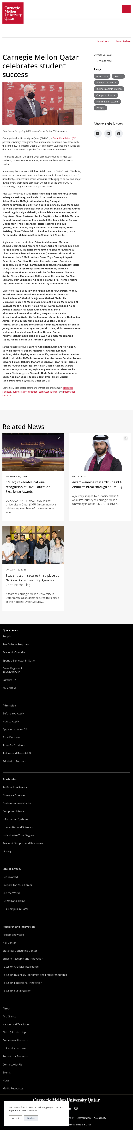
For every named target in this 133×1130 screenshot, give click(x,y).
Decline (31, 1118)
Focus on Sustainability (16, 991)
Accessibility (100, 1117)
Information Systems (15, 819)
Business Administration (17, 803)
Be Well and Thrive (14, 901)
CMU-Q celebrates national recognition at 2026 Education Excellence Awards (28, 487)
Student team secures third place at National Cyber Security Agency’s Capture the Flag (32, 580)
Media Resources (13, 1088)
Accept (15, 1118)
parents (100, 107)
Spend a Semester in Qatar (19, 660)
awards (118, 76)
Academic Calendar (14, 652)
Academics (10, 779)
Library (7, 851)
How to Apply (11, 721)
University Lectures (14, 1048)
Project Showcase (13, 934)
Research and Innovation (19, 926)
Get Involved (10, 877)
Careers (8, 680)
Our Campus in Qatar (15, 909)
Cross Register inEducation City (13, 670)
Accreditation (84, 1117)
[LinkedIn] (108, 134)
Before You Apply (13, 713)
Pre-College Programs (16, 644)
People (7, 636)
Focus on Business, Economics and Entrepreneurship (35, 975)
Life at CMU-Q (12, 869)
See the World (11, 893)
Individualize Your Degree (18, 835)
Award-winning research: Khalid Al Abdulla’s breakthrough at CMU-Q (97, 484)
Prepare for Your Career (17, 885)
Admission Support (14, 761)
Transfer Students (14, 745)
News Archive (123, 41)
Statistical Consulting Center (20, 950)
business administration (25, 391)
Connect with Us (12, 1064)
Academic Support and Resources (23, 843)
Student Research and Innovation (23, 958)
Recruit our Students (15, 1056)
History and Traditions (16, 1024)
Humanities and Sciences (18, 827)
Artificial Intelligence (15, 787)
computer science (48, 391)
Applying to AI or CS (15, 729)
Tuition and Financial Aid (17, 753)
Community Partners (15, 1040)
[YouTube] (76, 1108)
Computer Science (13, 811)
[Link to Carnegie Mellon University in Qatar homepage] (13, 13)
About (7, 1008)
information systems (107, 101)
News (6, 1080)
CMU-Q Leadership (14, 1032)
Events (7, 1072)
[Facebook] (119, 134)
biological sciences (106, 82)
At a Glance (9, 1016)
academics (102, 76)
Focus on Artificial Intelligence (21, 966)
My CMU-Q (9, 688)
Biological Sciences (14, 795)
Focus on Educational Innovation (22, 983)
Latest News (103, 41)
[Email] (98, 134)
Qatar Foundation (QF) (64, 138)
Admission (9, 705)
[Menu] (126, 9)
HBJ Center (9, 942)
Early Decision (11, 737)
